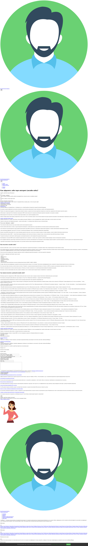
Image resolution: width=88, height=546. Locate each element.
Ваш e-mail (2, 361)
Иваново (66, 527)
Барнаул (77, 526)
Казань (32, 526)
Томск (30, 527)
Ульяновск (74, 526)
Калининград (58, 527)
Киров (50, 527)
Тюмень (5, 527)
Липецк (45, 527)
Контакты (4, 514)
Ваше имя (2, 360)
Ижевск (70, 526)
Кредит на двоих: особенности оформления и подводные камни (11, 388)
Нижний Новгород (22, 526)
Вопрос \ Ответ (5, 184)
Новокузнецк (20, 527)
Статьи (3, 183)
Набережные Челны (40, 527)
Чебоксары (53, 527)
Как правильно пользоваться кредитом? (7, 378)
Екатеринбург (16, 526)
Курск (64, 527)
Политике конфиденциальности (37, 370)
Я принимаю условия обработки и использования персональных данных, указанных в (22, 370)
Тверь (78, 527)
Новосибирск (11, 526)
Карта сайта (4, 518)
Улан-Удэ (75, 527)
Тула (48, 527)
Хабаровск (12, 527)
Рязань (27, 527)
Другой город (13, 534)
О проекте (4, 513)
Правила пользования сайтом (7, 517)
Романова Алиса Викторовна (5, 341)
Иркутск (1, 527)
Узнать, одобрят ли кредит (5, 399)
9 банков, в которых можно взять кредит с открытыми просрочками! (12, 392)
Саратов (60, 526)
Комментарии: (3, 206)
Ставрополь (81, 527)
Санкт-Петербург (6, 526)
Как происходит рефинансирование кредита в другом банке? (11, 374)
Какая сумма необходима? (4, 354)
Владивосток (81, 526)
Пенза (36, 527)
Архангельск (8, 534)
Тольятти (67, 526)
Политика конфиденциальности (8, 516)
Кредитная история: (3, 356)
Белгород (4, 534)
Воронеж (57, 526)
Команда (3, 515)
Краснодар (64, 526)
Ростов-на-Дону (40, 526)
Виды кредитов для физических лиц (6, 381)
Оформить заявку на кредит (5, 202)
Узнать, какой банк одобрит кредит (6, 357)
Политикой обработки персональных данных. (59, 544)
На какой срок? (3, 355)
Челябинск (35, 526)
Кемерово (24, 527)
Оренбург (16, 527)
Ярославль (85, 526)
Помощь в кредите (5, 185)
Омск (30, 526)
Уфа (44, 526)
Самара (27, 526)
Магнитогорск (71, 527)
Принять (68, 544)
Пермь (50, 526)
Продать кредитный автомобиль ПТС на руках (8, 385)
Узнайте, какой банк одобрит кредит (6, 218)
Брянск (61, 527)
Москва (1, 526)
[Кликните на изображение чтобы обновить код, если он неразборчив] (12, 371)
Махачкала (8, 527)
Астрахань (33, 527)
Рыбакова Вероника (3, 337)
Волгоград (47, 526)
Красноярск (53, 526)
